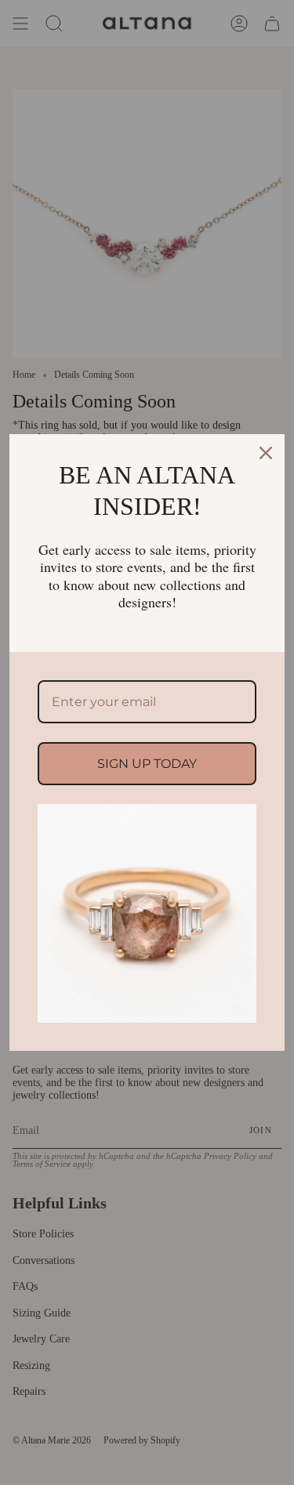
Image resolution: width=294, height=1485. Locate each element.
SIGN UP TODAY (147, 763)
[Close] (266, 453)
